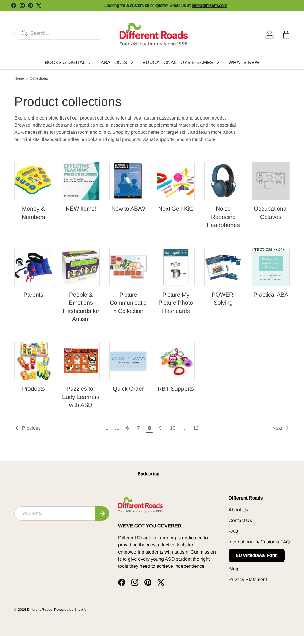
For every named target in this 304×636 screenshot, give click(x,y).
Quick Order (128, 388)
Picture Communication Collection (128, 302)
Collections (39, 78)
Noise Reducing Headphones (223, 216)
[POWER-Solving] (223, 267)
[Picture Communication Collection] (128, 267)
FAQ (233, 531)
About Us (238, 509)
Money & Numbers (33, 212)
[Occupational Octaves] (270, 181)
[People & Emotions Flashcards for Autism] (80, 267)
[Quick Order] (128, 361)
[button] (286, 34)
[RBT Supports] (175, 361)
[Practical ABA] (270, 267)
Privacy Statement (248, 579)
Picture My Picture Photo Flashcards (176, 302)
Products (33, 388)
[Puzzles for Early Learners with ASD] (80, 361)
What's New (244, 62)
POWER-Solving (223, 298)
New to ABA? (128, 208)
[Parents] (33, 267)
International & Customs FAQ (259, 541)
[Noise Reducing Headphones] (223, 181)
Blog (233, 568)
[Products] (33, 361)
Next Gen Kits (176, 208)
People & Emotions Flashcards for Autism (81, 306)
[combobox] (60, 33)
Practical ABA (271, 294)
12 (196, 427)
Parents (33, 294)
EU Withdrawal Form (257, 555)
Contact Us (240, 520)
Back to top (149, 473)
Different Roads (39, 610)
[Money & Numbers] (33, 181)
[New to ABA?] (128, 181)
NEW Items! (81, 208)
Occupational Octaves (271, 212)
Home (19, 78)
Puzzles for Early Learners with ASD (80, 396)
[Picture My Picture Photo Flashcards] (175, 267)
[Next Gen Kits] (175, 181)
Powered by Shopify (70, 610)
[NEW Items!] (80, 181)
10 (172, 427)
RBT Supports (176, 388)
